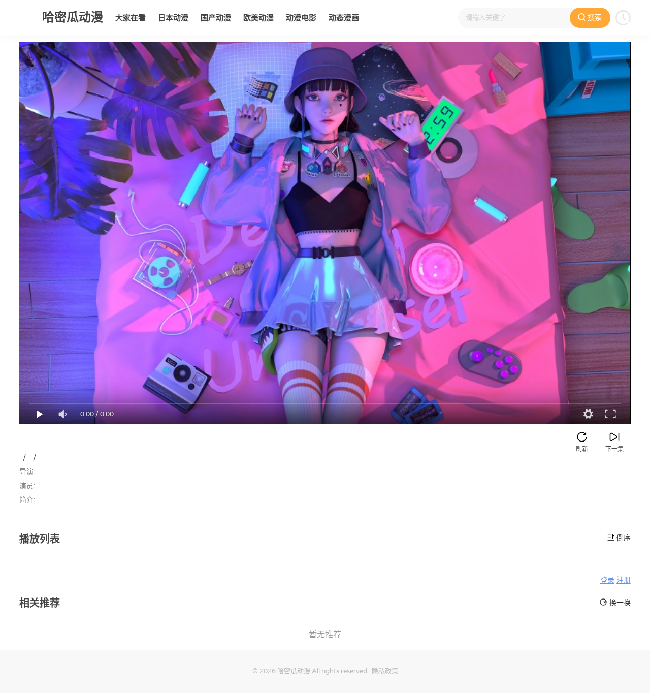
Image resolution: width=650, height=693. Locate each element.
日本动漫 (173, 17)
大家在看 (130, 17)
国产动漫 (216, 17)
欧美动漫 (258, 17)
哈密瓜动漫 (293, 671)
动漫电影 (301, 17)
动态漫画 (344, 17)
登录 (607, 580)
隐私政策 (385, 671)
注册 (623, 580)
